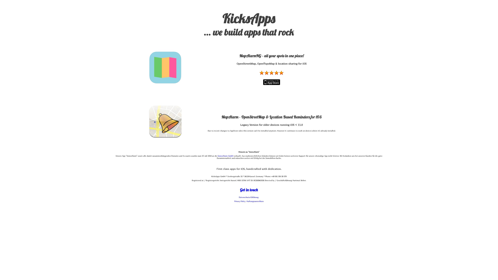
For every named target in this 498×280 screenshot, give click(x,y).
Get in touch (249, 189)
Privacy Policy (239, 201)
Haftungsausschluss (255, 201)
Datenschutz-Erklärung (248, 197)
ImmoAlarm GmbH (225, 156)
